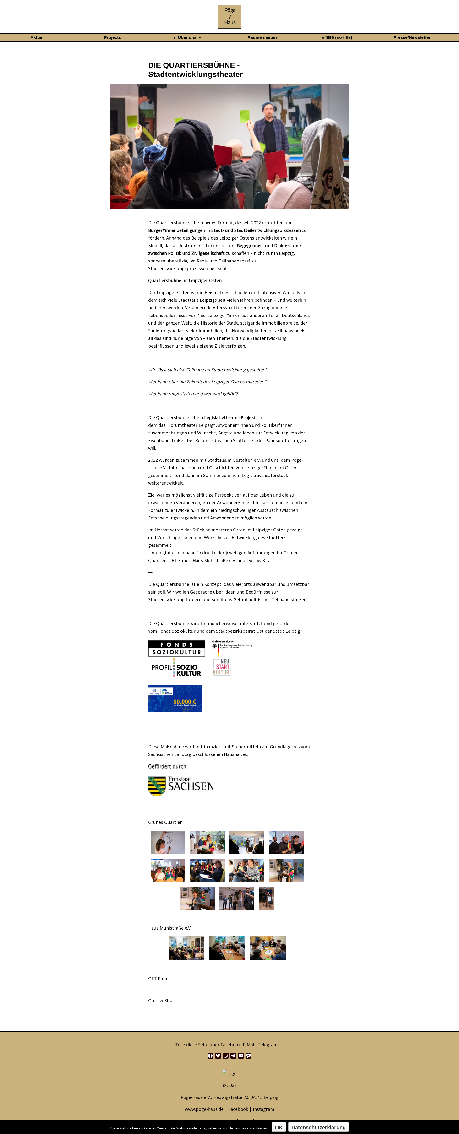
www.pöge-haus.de (204, 1109)
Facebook (238, 1109)
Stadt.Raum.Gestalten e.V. (234, 460)
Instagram (263, 1109)
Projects (112, 37)
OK (279, 1127)
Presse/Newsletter (412, 37)
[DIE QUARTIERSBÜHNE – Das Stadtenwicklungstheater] (229, 25)
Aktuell (37, 37)
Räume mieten (262, 37)
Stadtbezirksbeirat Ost (240, 631)
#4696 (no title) (337, 37)
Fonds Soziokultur (177, 631)
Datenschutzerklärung (318, 1127)
